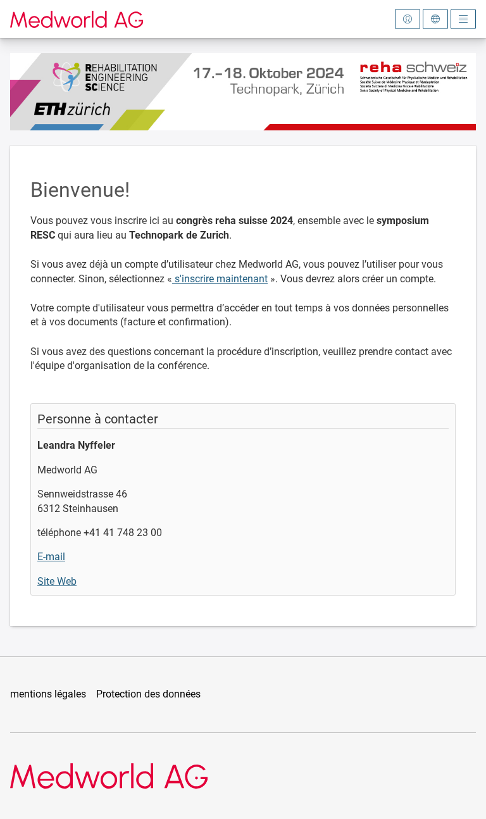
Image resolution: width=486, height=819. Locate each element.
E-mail (51, 557)
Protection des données (148, 694)
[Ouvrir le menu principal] (463, 19)
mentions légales (48, 694)
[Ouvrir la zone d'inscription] (407, 19)
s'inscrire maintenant (220, 279)
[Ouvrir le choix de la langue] (435, 19)
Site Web (57, 581)
